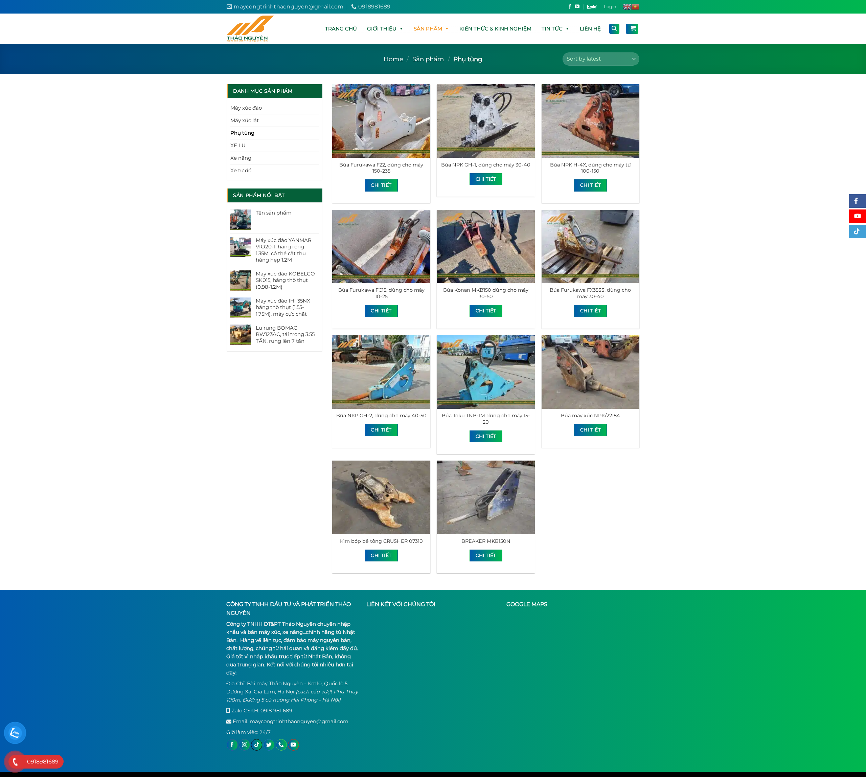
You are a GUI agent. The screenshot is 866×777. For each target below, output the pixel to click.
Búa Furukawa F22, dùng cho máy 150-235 (381, 168)
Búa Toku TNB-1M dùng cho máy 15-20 (486, 419)
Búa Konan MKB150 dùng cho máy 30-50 (485, 293)
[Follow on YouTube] (577, 7)
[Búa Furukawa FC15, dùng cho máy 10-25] (381, 246)
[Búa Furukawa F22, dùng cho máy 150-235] (381, 121)
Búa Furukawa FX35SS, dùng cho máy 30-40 (590, 293)
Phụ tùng (242, 133)
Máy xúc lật (244, 120)
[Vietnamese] (635, 7)
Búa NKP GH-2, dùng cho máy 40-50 (381, 416)
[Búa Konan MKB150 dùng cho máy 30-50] (486, 246)
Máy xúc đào (246, 108)
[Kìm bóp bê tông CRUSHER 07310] (381, 497)
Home (393, 59)
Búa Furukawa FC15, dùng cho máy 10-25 (381, 293)
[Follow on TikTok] (256, 745)
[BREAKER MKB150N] (486, 497)
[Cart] (632, 28)
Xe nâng (240, 158)
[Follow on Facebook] (570, 7)
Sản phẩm (428, 28)
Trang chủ (341, 28)
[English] (627, 7)
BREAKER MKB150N (485, 541)
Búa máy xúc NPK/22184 (590, 416)
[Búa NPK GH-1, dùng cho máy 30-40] (486, 121)
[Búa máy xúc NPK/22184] (591, 371)
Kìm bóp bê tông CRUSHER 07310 (381, 541)
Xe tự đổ (240, 170)
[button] (401, 29)
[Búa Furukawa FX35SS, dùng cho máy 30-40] (591, 246)
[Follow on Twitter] (269, 745)
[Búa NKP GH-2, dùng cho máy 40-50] (381, 371)
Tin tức (552, 28)
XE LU (238, 145)
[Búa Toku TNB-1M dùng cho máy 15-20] (486, 371)
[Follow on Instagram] (244, 745)
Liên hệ (590, 28)
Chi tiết (381, 185)
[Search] (614, 28)
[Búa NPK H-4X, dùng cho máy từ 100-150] (591, 121)
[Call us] (281, 745)
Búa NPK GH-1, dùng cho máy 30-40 (485, 165)
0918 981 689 (276, 710)
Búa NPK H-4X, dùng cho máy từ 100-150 (590, 168)
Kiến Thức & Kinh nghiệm (495, 28)
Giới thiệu (381, 28)
